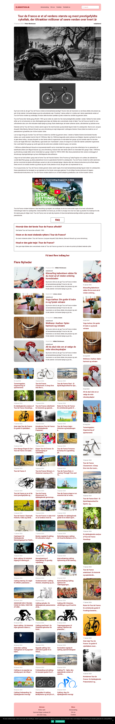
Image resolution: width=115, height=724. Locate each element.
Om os (52, 7)
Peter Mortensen (30, 24)
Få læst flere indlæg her (57, 255)
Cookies (58, 7)
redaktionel (97, 24)
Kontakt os (66, 7)
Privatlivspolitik (60, 721)
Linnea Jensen (57, 294)
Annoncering (45, 7)
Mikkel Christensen (60, 268)
